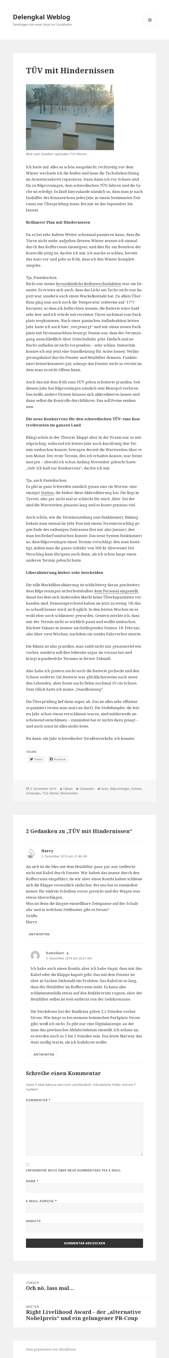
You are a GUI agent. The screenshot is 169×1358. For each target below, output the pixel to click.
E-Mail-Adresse (41, 1201)
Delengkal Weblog (41, 17)
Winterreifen (69, 793)
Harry (47, 850)
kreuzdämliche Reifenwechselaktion (88, 283)
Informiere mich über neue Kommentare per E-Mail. (74, 1170)
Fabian (68, 789)
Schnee (136, 789)
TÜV (45, 793)
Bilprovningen (119, 789)
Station (47, 492)
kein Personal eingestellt (116, 590)
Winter (54, 793)
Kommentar (38, 1100)
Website (33, 1221)
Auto (104, 789)
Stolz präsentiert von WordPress (51, 1349)
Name (32, 1181)
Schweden (87, 789)
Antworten (39, 934)
